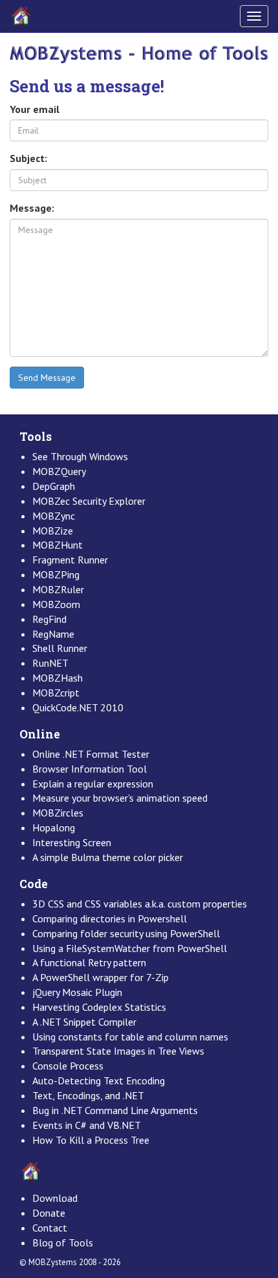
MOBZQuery (59, 471)
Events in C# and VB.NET (86, 1125)
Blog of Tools (62, 1242)
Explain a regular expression (92, 783)
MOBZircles (57, 812)
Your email (34, 109)
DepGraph (53, 486)
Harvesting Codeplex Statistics (99, 1006)
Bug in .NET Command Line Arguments (115, 1110)
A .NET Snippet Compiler (84, 1021)
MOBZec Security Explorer (88, 500)
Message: (32, 207)
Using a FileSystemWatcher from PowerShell (129, 948)
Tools (35, 436)
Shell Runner (59, 648)
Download (55, 1198)
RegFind (49, 619)
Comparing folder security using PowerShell (126, 933)
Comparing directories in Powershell (109, 918)
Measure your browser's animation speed (120, 797)
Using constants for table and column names (130, 1036)
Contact (49, 1227)
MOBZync (53, 515)
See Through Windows (80, 456)
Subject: (28, 158)
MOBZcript (56, 692)
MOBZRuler (58, 589)
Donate (48, 1212)
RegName (53, 633)
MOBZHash (57, 677)
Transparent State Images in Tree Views (118, 1050)
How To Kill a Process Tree (90, 1139)
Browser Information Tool (89, 768)
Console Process (67, 1065)
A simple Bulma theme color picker (107, 857)
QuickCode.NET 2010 (77, 707)
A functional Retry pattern (89, 962)
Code (33, 884)
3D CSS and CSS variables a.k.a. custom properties (139, 903)
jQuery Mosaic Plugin (77, 992)
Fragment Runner (70, 559)
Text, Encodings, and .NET (88, 1095)
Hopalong (53, 827)
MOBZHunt (57, 544)
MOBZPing (56, 574)
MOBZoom (56, 604)
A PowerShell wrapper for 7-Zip (100, 977)
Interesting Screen (71, 842)
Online (39, 734)
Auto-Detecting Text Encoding (98, 1080)
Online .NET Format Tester (90, 753)
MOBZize (52, 530)
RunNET (50, 662)
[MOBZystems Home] (139, 53)
